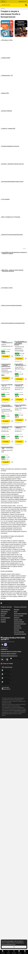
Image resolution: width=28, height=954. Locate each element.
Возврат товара (18, 619)
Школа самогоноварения (20, 613)
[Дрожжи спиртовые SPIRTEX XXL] (7, 427)
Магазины (14, 953)
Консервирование (5, 617)
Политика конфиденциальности (9, 655)
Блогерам (16, 629)
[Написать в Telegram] (2, 644)
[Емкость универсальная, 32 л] (7, 342)
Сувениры (3, 621)
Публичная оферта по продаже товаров (11, 651)
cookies (11, 941)
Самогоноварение (5, 609)
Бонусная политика (19, 621)
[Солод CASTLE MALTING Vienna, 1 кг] (20, 365)
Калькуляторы (17, 627)
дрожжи (8, 478)
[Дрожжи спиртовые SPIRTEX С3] (20, 427)
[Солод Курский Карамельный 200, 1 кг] (7, 406)
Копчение (3, 619)
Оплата (16, 615)
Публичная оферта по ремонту (8, 653)
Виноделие (3, 613)
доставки (3, 558)
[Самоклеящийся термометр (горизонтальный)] (7, 365)
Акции (15, 611)
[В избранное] (12, 356)
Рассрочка (16, 617)
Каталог (8, 953)
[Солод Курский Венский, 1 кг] (20, 385)
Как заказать (17, 625)
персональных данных (20, 710)
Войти (25, 953)
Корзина (19, 953)
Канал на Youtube (8, 663)
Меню (3, 1)
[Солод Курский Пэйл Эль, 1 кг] (7, 385)
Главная (3, 953)
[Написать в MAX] (5, 644)
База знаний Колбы (19, 631)
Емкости (3, 615)
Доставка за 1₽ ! (5, 358)
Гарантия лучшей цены (20, 623)
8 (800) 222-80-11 (13, 638)
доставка (20, 615)
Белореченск (22, 1)
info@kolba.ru (4, 649)
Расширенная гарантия (20, 634)
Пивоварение (4, 611)
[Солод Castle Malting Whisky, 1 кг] (20, 406)
